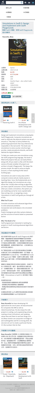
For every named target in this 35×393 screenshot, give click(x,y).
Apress (12, 68)
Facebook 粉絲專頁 (6, 384)
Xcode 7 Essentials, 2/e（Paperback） (9, 375)
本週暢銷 (9, 12)
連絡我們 (23, 384)
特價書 (9, 17)
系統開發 (13, 89)
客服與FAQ (16, 384)
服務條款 (17, 386)
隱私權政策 (30, 384)
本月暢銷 (26, 12)
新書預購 (26, 8)
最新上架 (9, 8)
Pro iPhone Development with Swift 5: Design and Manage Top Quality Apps (25, 126)
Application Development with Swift (24, 376)
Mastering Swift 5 (9, 122)
